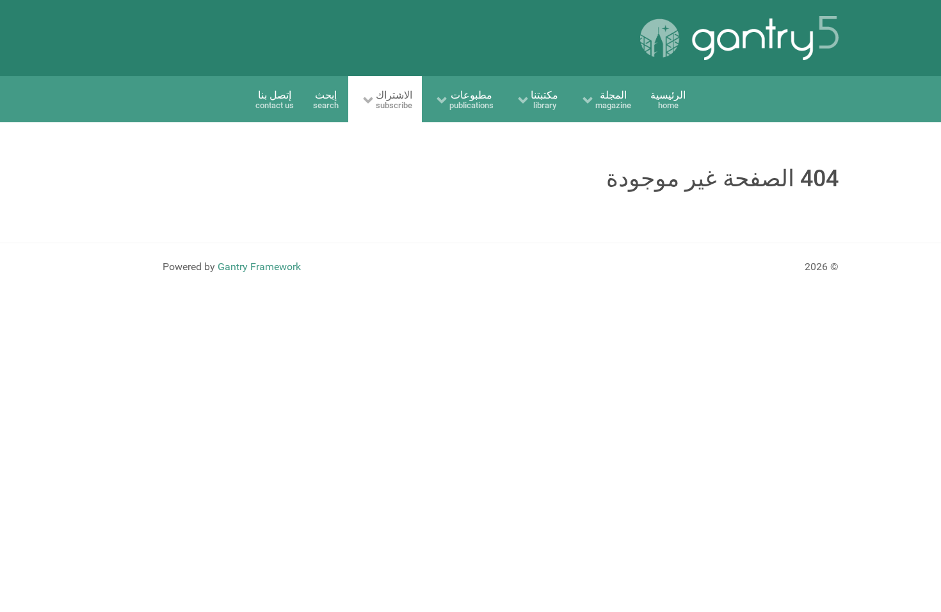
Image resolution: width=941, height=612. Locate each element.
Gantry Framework (259, 267)
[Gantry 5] (739, 38)
